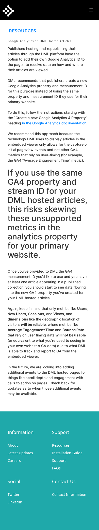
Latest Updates (20, 452)
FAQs (56, 468)
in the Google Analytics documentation (54, 123)
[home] (7, 10)
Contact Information (69, 494)
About (13, 445)
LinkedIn (15, 502)
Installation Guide (67, 452)
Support (59, 460)
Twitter (14, 494)
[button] (91, 10)
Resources (61, 445)
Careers (14, 460)
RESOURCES (22, 30)
